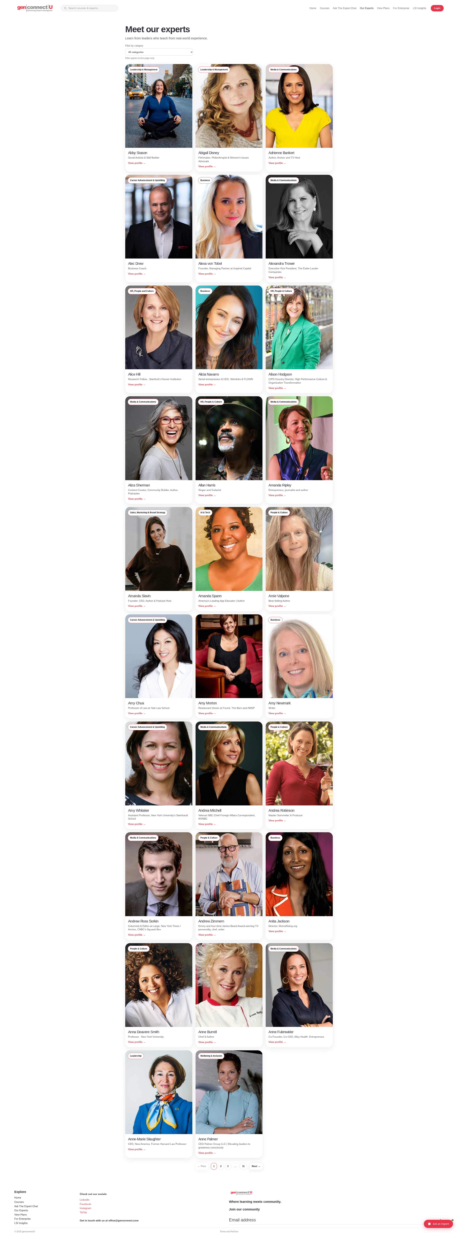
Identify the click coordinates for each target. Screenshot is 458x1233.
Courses (19, 1201)
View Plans (20, 1214)
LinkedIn (84, 1199)
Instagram (85, 1208)
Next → (256, 1166)
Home (17, 1197)
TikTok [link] (83, 1212)
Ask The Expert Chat (26, 1206)
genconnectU (28, 1231)
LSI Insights (21, 1223)
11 (243, 1166)
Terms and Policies (229, 1231)
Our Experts (21, 1210)
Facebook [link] (85, 1204)
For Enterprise (22, 1218)
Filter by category (134, 45)
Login (437, 8)
